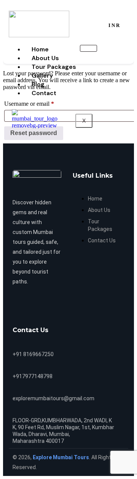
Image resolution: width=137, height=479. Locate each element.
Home (40, 49)
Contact (44, 93)
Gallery (42, 76)
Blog (38, 84)
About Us (45, 58)
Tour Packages (54, 67)
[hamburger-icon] (88, 48)
